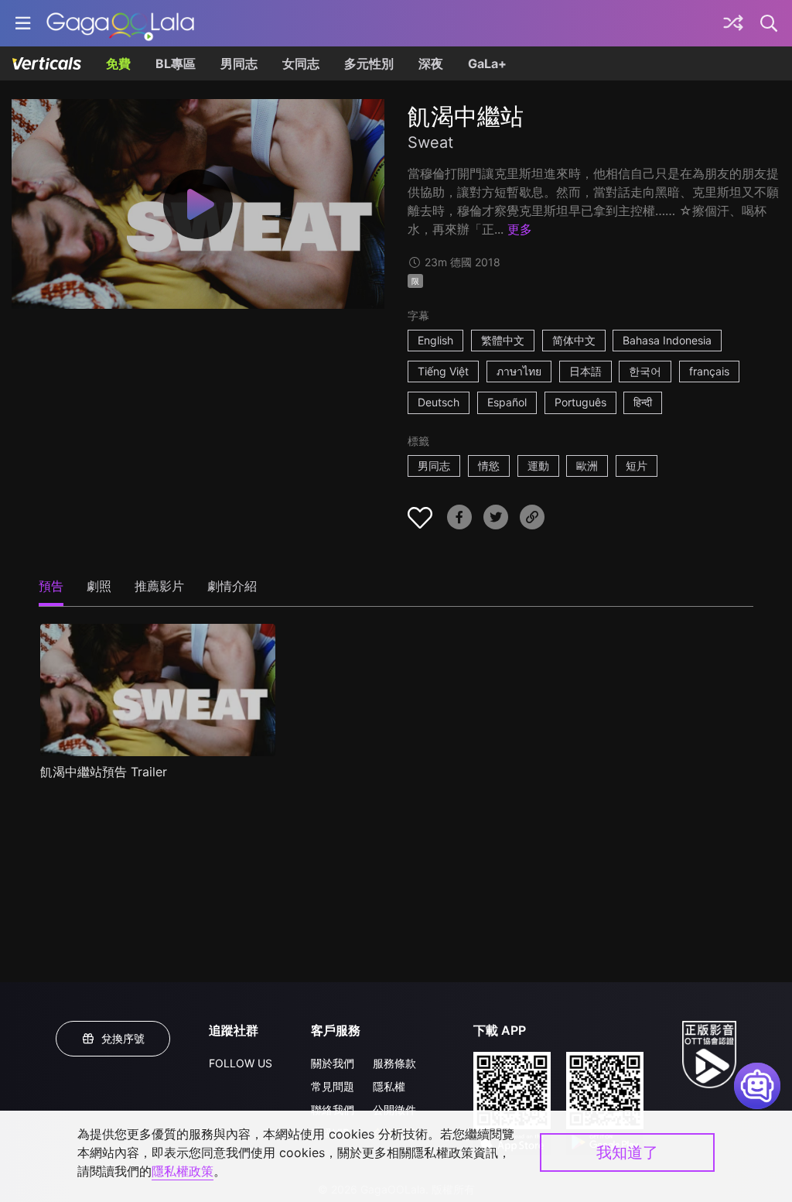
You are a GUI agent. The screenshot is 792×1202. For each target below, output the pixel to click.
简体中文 (574, 340)
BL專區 (175, 63)
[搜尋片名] (770, 23)
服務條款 (394, 1063)
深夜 (430, 63)
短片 (636, 465)
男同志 (239, 63)
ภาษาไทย (519, 371)
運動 (538, 465)
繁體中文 (502, 340)
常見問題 (332, 1086)
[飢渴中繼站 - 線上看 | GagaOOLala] (120, 23)
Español (507, 402)
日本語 (585, 371)
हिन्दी (642, 402)
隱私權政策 (182, 1171)
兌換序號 (123, 1038)
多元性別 (369, 63)
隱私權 (389, 1086)
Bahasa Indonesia (667, 340)
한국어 (645, 371)
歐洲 (587, 465)
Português (580, 402)
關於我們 (332, 1063)
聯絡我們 (332, 1109)
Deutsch (438, 402)
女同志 (300, 63)
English (435, 340)
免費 (118, 63)
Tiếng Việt (443, 371)
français (709, 371)
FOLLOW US (240, 1063)
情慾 (489, 465)
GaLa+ (487, 63)
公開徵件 (394, 1109)
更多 (519, 229)
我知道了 (627, 1152)
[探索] (733, 23)
